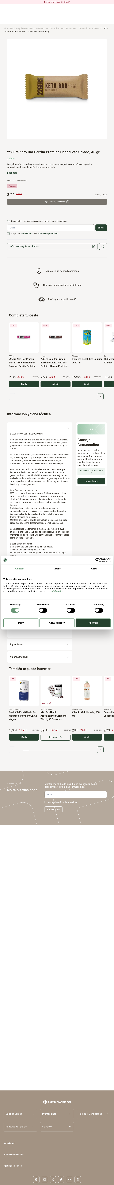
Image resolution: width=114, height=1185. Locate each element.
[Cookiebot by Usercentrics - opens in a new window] (98, 560)
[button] (57, 1114)
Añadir (24, 384)
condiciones (27, 233)
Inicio (6, 28)
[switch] (43, 610)
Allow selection (57, 622)
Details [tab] (57, 568)
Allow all (93, 622)
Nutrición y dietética (19, 28)
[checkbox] (8, 233)
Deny (21, 622)
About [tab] (94, 568)
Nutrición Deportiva (39, 28)
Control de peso (57, 28)
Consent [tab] (19, 568)
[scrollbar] (56, 397)
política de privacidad (48, 233)
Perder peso (71, 28)
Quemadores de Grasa (89, 28)
